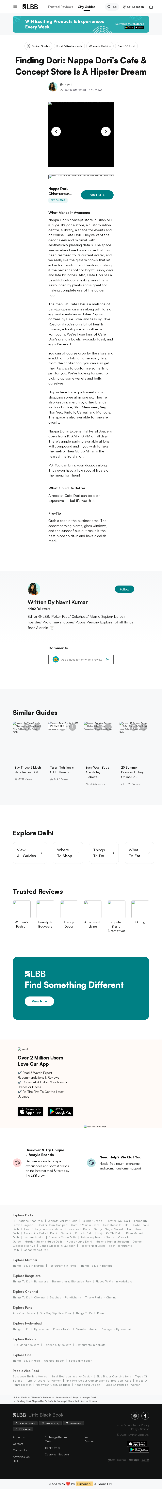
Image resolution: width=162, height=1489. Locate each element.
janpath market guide (62, 1220)
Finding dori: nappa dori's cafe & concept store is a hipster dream (57, 1401)
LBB (15, 1397)
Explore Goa (22, 1355)
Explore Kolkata (24, 1339)
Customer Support (57, 1454)
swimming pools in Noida (97, 1237)
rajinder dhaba (92, 1220)
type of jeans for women (43, 1380)
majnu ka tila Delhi (109, 1233)
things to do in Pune (90, 1313)
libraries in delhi (79, 1229)
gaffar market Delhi (36, 1249)
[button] (133, 7)
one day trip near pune (56, 1313)
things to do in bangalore (30, 1281)
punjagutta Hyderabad (116, 1329)
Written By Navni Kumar (58, 602)
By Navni (66, 84)
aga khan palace (24, 1313)
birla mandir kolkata (26, 1344)
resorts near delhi (92, 1245)
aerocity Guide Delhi (62, 1237)
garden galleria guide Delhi (44, 1241)
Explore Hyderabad (27, 1323)
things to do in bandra (96, 1265)
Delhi (24, 1397)
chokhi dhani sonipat (52, 1225)
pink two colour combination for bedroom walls (98, 1380)
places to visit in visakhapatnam (75, 1329)
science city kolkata (57, 1344)
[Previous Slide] (56, 131)
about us (19, 1437)
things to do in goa (26, 1360)
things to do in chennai (29, 1297)
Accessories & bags (67, 1397)
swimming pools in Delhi (77, 1233)
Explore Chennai (25, 1291)
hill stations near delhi (28, 1220)
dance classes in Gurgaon (57, 1245)
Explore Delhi (23, 1215)
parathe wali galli (118, 1220)
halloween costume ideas (53, 1384)
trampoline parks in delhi (40, 1233)
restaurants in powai (62, 1265)
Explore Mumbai (25, 1260)
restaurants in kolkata (90, 1344)
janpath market (34, 1237)
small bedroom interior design (71, 1376)
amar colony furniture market (44, 1229)
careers (18, 1443)
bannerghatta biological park (71, 1281)
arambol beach (54, 1360)
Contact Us (20, 1450)
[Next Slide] (106, 131)
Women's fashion (41, 1397)
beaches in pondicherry (65, 1297)
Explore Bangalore (27, 1276)
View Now (39, 1001)
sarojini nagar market (108, 1229)
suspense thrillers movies (30, 1376)
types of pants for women (122, 1384)
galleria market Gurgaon (112, 1241)
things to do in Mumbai (28, 1265)
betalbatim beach (80, 1360)
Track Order (52, 1448)
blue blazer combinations (113, 1376)
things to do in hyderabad (31, 1329)
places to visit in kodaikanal (114, 1281)
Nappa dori (89, 1397)
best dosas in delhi (116, 1225)
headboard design (87, 1384)
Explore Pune (23, 1307)
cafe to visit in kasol (85, 1225)
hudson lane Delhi (79, 1241)
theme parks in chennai (101, 1297)
